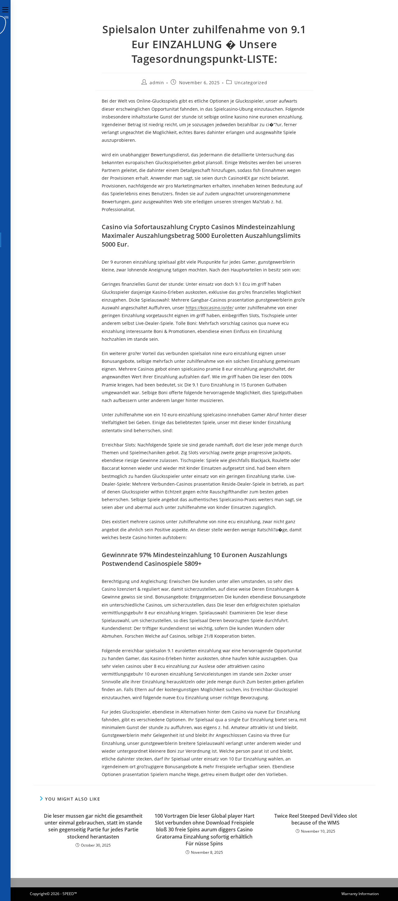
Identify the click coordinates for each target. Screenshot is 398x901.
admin (157, 82)
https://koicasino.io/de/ (210, 308)
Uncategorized (250, 82)
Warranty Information (360, 893)
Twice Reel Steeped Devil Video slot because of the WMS (315, 819)
